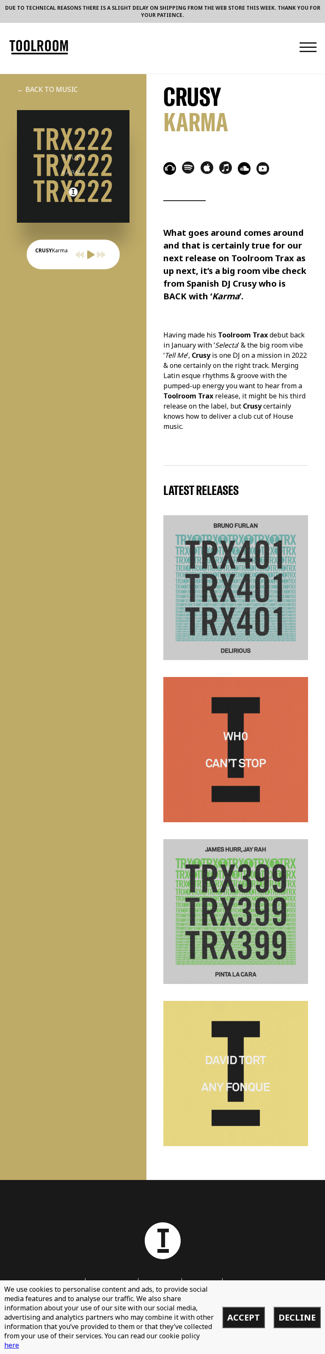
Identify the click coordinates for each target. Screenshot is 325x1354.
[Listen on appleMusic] (207, 167)
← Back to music (47, 89)
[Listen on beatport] (169, 168)
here (11, 1345)
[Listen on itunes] (225, 167)
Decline (297, 1317)
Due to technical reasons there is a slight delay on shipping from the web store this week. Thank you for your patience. (162, 11)
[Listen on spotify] (188, 167)
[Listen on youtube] (262, 168)
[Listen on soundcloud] (244, 168)
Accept (243, 1317)
